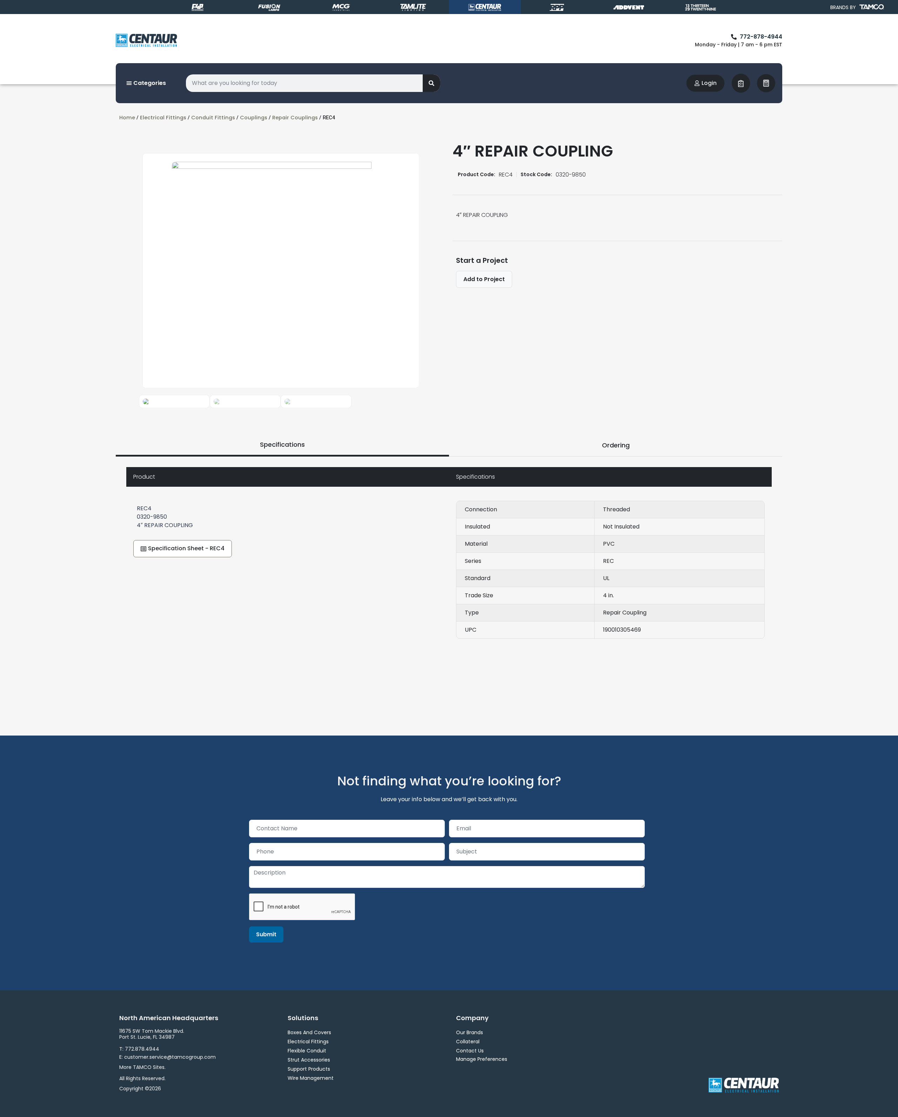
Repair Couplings (295, 117)
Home (127, 117)
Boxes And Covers (309, 1032)
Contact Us (470, 1050)
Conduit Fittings (213, 117)
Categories (149, 83)
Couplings (253, 117)
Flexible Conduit (307, 1050)
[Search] (431, 83)
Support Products (309, 1068)
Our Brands (469, 1032)
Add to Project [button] (484, 279)
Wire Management (311, 1078)
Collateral (468, 1041)
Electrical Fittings (163, 117)
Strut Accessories (309, 1059)
